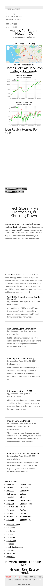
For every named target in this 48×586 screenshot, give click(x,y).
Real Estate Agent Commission (21, 328)
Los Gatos (24, 487)
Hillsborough (12, 516)
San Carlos (11, 531)
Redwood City (25, 519)
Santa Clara (11, 540)
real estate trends (14, 396)
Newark (23, 507)
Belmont (10, 487)
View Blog (30, 43)
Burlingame (11, 494)
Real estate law (13, 364)
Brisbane (10, 491)
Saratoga (10, 544)
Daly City (10, 503)
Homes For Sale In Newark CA (24, 32)
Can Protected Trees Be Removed (23, 453)
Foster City (11, 510)
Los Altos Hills (25, 484)
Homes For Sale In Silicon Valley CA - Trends (24, 69)
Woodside (11, 556)
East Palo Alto (12, 507)
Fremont (10, 513)
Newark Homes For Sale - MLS (24, 563)
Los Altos (10, 519)
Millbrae (23, 494)
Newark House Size (24, 102)
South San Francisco (15, 547)
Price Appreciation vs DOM (19, 391)
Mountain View (26, 503)
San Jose (10, 534)
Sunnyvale (11, 550)
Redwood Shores (13, 524)
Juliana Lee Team (16, 301)
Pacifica (23, 510)
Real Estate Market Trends (18, 426)
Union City (11, 553)
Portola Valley (25, 516)
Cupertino (10, 500)
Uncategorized (13, 429)
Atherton (10, 484)
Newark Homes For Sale (24, 65)
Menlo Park (24, 491)
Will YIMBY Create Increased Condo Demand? (23, 298)
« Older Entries (11, 481)
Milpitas (23, 497)
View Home (18, 43)
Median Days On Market (18, 421)
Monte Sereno (25, 500)
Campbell (10, 497)
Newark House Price (24, 75)
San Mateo (11, 537)
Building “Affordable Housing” (21, 358)
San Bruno (11, 528)
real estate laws (13, 334)
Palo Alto (23, 513)
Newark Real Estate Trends (16, 188)
